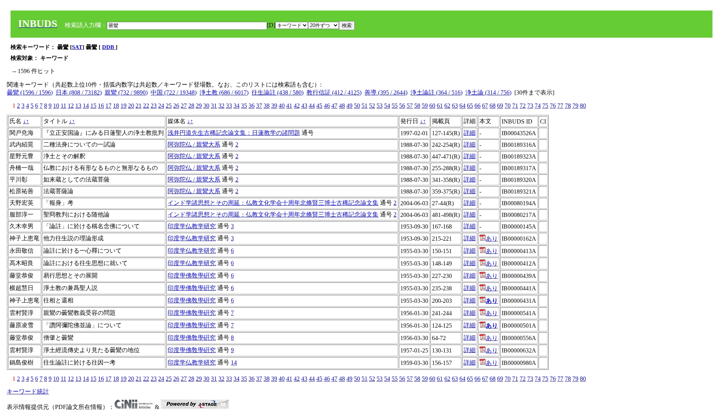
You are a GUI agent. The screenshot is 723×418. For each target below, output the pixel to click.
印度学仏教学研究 (192, 226)
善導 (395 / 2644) (386, 92)
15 (93, 105)
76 (553, 105)
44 (312, 105)
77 (560, 105)
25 (169, 105)
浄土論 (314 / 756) (488, 92)
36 (252, 105)
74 (538, 105)
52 (372, 105)
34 (236, 105)
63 (455, 105)
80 (583, 105)
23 (154, 105)
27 (184, 105)
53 (380, 105)
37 (259, 105)
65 (470, 105)
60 (432, 105)
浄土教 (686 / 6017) (224, 92)
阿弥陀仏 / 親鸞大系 (194, 144)
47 (334, 105)
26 (176, 105)
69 (500, 105)
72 (523, 105)
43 (304, 105)
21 (139, 105)
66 (477, 105)
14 (86, 105)
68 (493, 105)
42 (297, 105)
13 (78, 105)
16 (101, 105)
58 (417, 105)
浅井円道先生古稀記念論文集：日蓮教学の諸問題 (234, 133)
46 (327, 105)
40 (282, 105)
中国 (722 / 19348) (174, 92)
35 (244, 105)
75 (545, 105)
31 (214, 105)
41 (289, 105)
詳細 (470, 133)
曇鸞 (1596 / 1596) (30, 92)
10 (56, 105)
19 (123, 105)
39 (274, 105)
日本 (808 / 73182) (79, 92)
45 (319, 105)
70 (508, 105)
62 (447, 105)
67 (485, 105)
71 (515, 105)
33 (229, 105)
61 (440, 105)
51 (365, 105)
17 (108, 105)
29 (199, 105)
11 (63, 105)
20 (131, 105)
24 (161, 105)
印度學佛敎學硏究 (192, 275)
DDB (109, 47)
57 (410, 105)
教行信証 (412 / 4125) (334, 92)
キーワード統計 (28, 391)
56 (402, 105)
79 (575, 105)
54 (387, 105)
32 (221, 105)
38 (267, 105)
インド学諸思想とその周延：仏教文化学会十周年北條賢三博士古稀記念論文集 (273, 203)
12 (71, 105)
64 (462, 105)
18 (116, 105)
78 (568, 105)
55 (395, 105)
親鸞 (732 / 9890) (126, 92)
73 (530, 105)
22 (146, 105)
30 (206, 105)
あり (492, 238)
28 (191, 105)
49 (349, 105)
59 (425, 105)
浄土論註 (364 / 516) (436, 92)
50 (357, 105)
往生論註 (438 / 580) (278, 92)
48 (342, 105)
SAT (77, 47)
